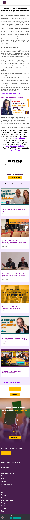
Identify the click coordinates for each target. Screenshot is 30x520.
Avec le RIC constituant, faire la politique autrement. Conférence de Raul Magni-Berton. (14, 275)
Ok (11, 517)
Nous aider (15, 394)
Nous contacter (15, 389)
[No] (28, 517)
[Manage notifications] (2, 517)
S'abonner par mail (15, 177)
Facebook (4, 489)
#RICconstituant (18, 138)
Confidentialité (17, 517)
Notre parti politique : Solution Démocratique (10, 462)
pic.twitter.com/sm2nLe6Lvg (15, 146)
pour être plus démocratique (15, 433)
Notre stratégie (15, 437)
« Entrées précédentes (10, 382)
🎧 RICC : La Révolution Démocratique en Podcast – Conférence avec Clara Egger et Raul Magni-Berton (14, 242)
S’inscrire (3, 125)
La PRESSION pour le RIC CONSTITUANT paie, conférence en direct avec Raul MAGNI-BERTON (15, 340)
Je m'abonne (5, 453)
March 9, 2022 (15, 150)
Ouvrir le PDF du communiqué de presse (10, 93)
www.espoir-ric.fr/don (19, 164)
